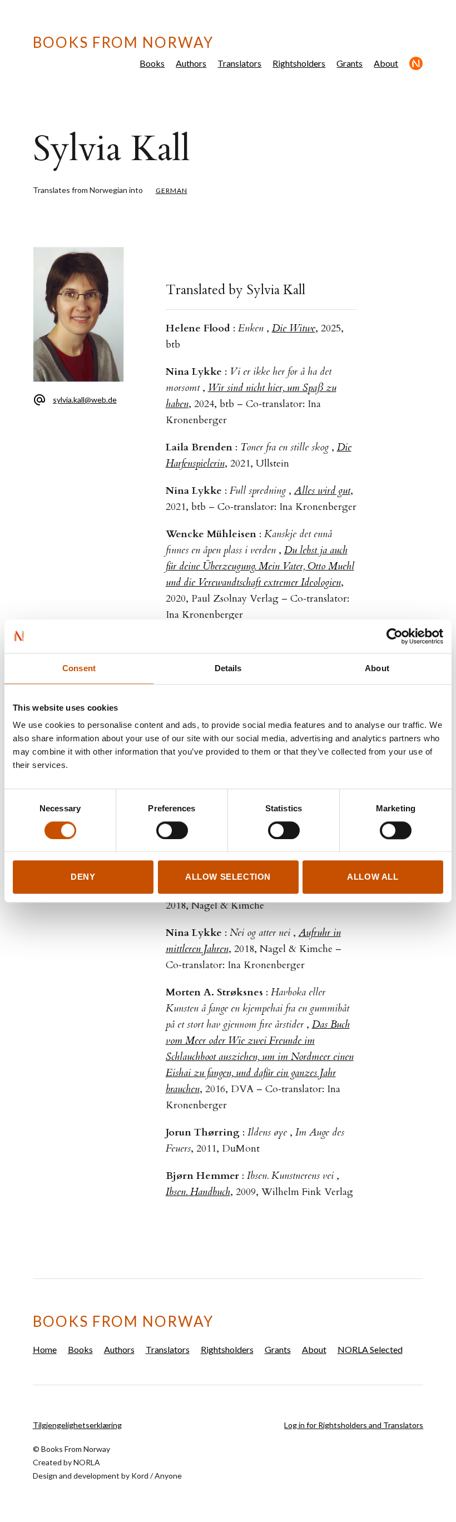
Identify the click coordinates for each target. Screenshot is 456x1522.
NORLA (86, 1462)
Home (45, 1349)
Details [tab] (228, 668)
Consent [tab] (79, 668)
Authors (191, 63)
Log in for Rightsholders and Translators (353, 1425)
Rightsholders (298, 63)
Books (152, 63)
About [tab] (377, 668)
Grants (349, 63)
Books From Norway (123, 42)
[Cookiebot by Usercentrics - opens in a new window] (394, 636)
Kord (139, 1475)
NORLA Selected (416, 63)
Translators (239, 63)
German (171, 190)
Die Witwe (293, 328)
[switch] (172, 830)
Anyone (168, 1475)
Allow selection (228, 877)
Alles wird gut (322, 491)
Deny (83, 877)
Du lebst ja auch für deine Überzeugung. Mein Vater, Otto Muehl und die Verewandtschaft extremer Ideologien (260, 566)
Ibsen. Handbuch (198, 1192)
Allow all (372, 877)
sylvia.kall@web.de (85, 399)
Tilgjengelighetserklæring (77, 1425)
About (386, 63)
